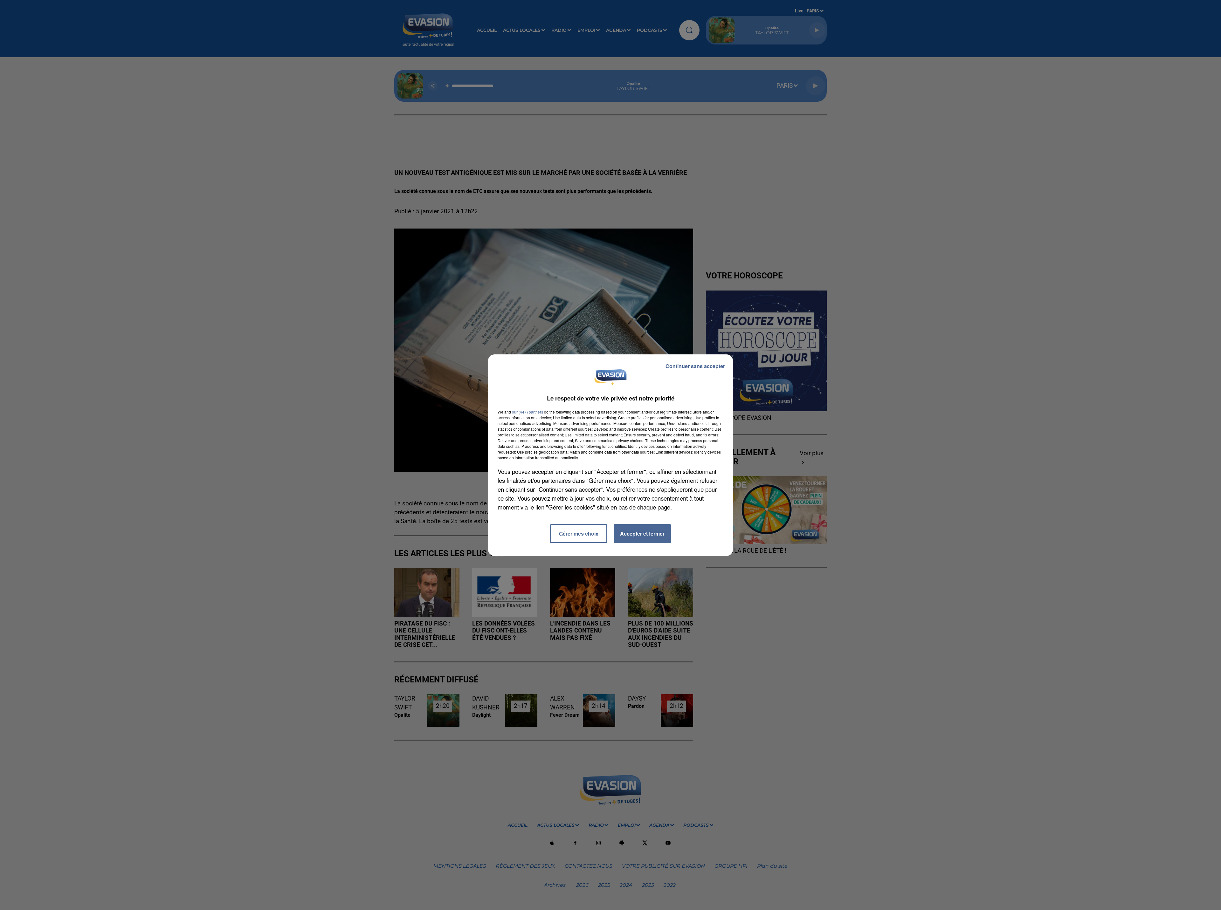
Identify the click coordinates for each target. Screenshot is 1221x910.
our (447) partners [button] (527, 411)
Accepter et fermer (642, 533)
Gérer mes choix (578, 533)
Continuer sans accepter (695, 366)
